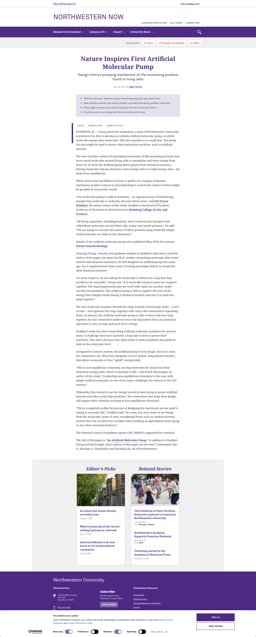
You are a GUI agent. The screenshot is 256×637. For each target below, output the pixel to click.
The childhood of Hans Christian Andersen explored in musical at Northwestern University (155, 515)
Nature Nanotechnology (92, 246)
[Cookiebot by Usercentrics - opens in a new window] (35, 632)
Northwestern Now (88, 17)
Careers (136, 607)
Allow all (216, 617)
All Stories (177, 23)
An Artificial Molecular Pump (126, 440)
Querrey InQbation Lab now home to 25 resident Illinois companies (97, 546)
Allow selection (216, 626)
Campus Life (97, 32)
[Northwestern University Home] (64, 3)
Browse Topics (193, 23)
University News (140, 32)
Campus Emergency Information (147, 603)
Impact (118, 32)
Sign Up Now (109, 605)
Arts (150, 42)
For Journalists (190, 4)
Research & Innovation (67, 32)
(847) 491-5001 (64, 608)
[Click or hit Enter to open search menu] (199, 32)
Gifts (196, 42)
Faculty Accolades (173, 42)
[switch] (95, 632)
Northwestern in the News (155, 23)
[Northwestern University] (128, 580)
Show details (157, 632)
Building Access (140, 599)
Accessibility (138, 595)
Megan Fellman (135, 87)
